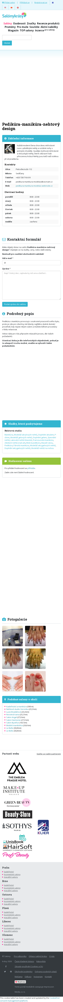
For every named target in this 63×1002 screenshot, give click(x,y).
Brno (5, 881)
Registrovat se (40, 2)
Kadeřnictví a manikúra (16, 706)
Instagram (38, 976)
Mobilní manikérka (14, 725)
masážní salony (11, 877)
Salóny (8, 23)
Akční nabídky (49, 27)
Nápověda (41, 961)
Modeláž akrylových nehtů (25, 434)
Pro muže (22, 27)
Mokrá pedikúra (33, 442)
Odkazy (28, 976)
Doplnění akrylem (46, 434)
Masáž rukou (47, 442)
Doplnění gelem (40, 437)
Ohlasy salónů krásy (38, 956)
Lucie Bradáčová (13, 712)
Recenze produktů (48, 23)
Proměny (10, 27)
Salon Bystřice (12, 722)
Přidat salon (9, 2)
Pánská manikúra (21, 445)
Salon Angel (11, 717)
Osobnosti (19, 23)
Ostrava (7, 894)
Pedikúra (9, 445)
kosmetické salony (12, 874)
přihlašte (31, 468)
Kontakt (48, 976)
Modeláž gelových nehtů (21, 437)
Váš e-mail (7, 258)
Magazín (13, 30)
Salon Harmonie (13, 720)
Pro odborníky (20, 956)
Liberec (6, 921)
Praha (5, 867)
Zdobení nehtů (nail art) (15, 442)
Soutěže (34, 27)
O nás (52, 956)
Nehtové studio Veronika (17, 709)
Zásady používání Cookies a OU (29, 966)
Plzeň (5, 908)
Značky (31, 23)
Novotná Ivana (12, 714)
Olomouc (7, 934)
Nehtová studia (13, 430)
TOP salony (27, 30)
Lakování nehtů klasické (21, 440)
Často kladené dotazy (24, 961)
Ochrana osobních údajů (46, 971)
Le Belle (9, 728)
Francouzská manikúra (43, 440)
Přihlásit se (25, 2)
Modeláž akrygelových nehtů (43, 445)
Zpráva (5, 268)
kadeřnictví (9, 871)
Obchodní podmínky (24, 971)
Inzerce (45, 30)
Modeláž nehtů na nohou (42, 448)
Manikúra (9, 434)
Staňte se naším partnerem (49, 754)
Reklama (18, 976)
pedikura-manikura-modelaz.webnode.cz (34, 185)
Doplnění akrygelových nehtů (17, 448)
